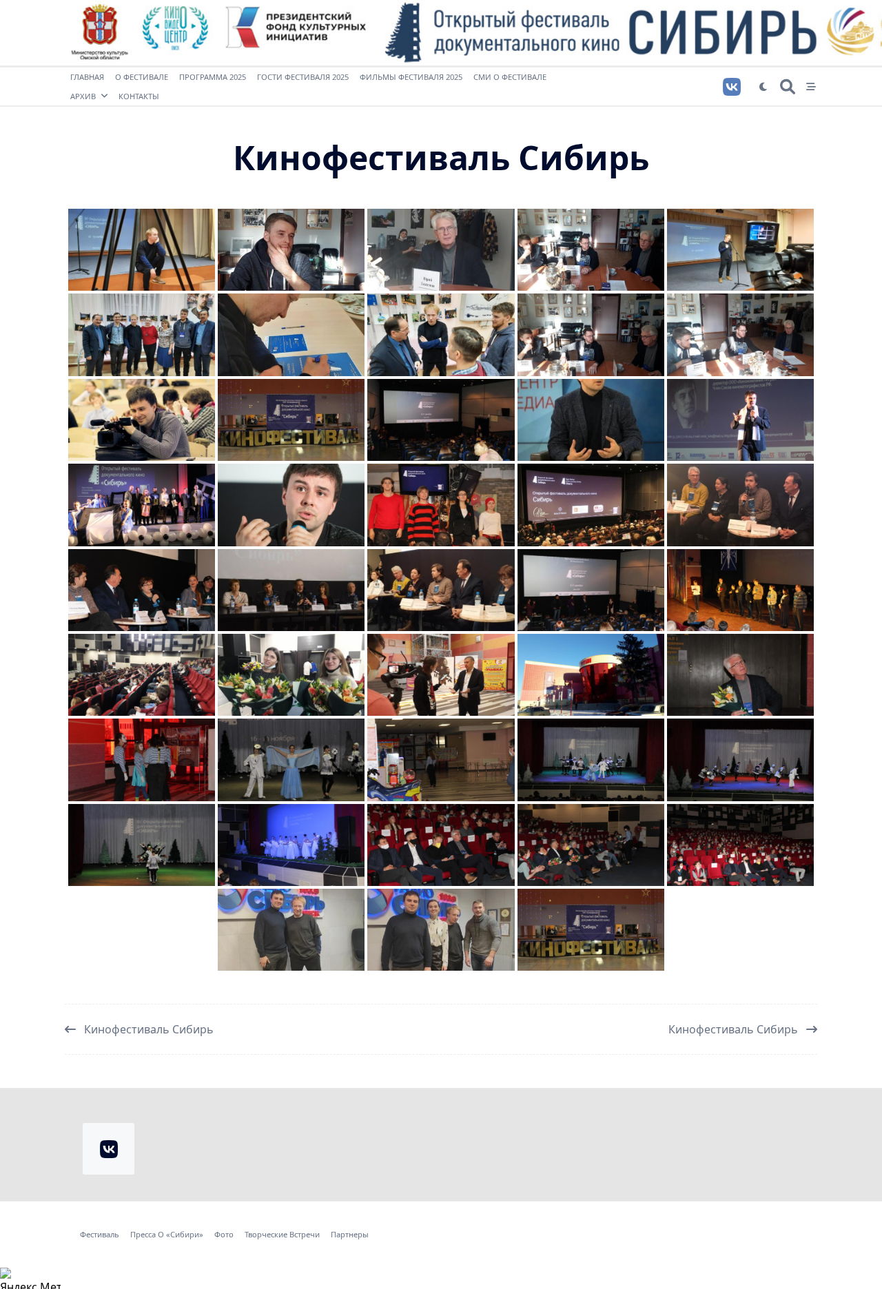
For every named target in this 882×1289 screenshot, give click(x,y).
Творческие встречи (282, 1234)
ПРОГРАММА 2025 (212, 77)
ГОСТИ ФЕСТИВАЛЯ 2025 (303, 77)
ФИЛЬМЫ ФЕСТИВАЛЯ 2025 (411, 77)
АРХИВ (83, 96)
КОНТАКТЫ (139, 96)
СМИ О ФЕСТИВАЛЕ (509, 77)
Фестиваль (99, 1234)
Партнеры (350, 1234)
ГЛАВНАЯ (87, 77)
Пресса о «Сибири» (166, 1234)
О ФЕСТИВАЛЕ (141, 77)
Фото (224, 1234)
